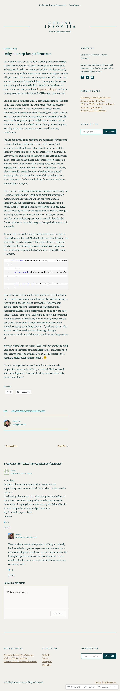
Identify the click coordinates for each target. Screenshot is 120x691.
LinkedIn (46, 655)
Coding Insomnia (61, 24)
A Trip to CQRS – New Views (93, 100)
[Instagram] (82, 77)
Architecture (20, 410)
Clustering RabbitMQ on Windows (95, 97)
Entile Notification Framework (52, 5)
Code (5, 410)
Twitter (45, 658)
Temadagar (74, 5)
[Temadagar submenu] (80, 5)
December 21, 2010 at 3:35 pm (21, 473)
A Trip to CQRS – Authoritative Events (97, 104)
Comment (58, 613)
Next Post (62, 446)
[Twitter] (87, 77)
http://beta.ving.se (47, 89)
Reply (7, 528)
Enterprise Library (33, 410)
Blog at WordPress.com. (106, 682)
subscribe (109, 132)
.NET (13, 410)
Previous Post (11, 446)
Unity (43, 410)
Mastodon (46, 664)
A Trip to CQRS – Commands (93, 110)
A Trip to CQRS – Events (91, 107)
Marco (13, 470)
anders (18, 534)
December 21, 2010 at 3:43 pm (26, 537)
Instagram (47, 661)
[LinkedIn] (92, 77)
